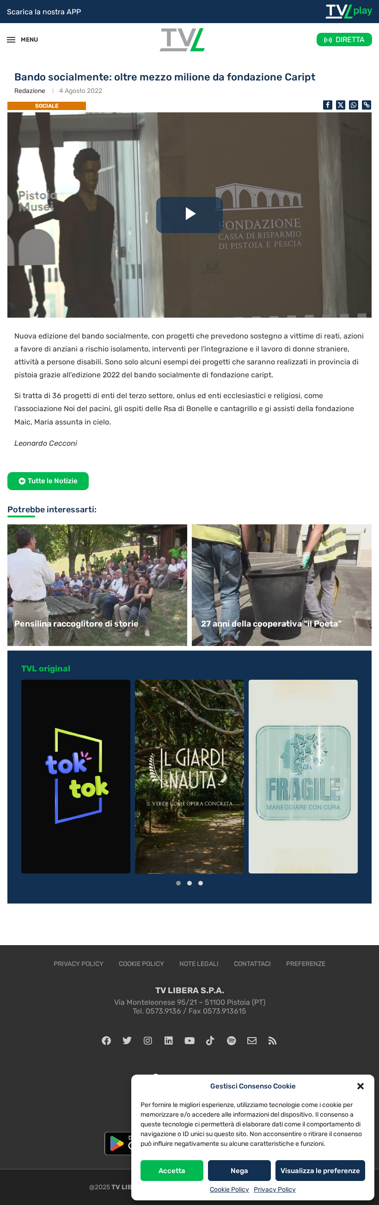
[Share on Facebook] (327, 105)
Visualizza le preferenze (320, 1171)
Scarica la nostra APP (44, 11)
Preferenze (305, 964)
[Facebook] (106, 1041)
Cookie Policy (229, 1189)
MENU (25, 39)
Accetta (172, 1171)
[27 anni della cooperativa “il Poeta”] (283, 585)
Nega (239, 1171)
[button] (360, 1086)
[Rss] (272, 1041)
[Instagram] (148, 1041)
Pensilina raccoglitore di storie (76, 624)
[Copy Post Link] (366, 105)
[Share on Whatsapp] (353, 105)
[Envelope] (252, 1041)
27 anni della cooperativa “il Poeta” (271, 624)
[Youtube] (189, 1041)
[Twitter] (127, 1041)
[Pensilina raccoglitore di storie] (96, 585)
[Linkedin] (168, 1041)
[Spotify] (231, 1041)
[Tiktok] (210, 1041)
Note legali (199, 964)
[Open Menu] (11, 40)
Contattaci (252, 964)
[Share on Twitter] (340, 105)
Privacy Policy (275, 1189)
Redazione (29, 91)
